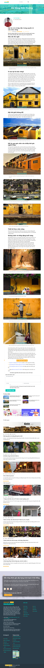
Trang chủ (7, 9)
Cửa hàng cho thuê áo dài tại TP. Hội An (18, 364)
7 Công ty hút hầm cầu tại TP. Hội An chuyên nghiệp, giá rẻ (16, 498)
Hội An (34, 606)
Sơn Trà (25, 611)
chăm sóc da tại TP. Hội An (17, 369)
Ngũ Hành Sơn (26, 614)
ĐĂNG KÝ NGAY (8, 594)
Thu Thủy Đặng (16, 18)
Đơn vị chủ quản (7, 640)
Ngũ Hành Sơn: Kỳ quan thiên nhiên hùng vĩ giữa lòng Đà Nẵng (14, 405)
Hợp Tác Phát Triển (7, 648)
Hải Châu (25, 606)
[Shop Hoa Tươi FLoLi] (12, 412)
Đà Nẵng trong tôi (13, 9)
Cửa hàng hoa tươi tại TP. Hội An (16, 366)
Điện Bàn (34, 609)
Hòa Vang (25, 616)
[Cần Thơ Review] (14, 654)
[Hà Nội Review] (17, 651)
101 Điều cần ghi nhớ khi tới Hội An (11, 455)
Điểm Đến (25, 602)
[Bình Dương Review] (17, 653)
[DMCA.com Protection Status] (8, 665)
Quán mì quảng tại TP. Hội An (16, 362)
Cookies (14, 639)
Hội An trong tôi (19, 9)
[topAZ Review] (14, 655)
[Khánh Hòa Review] (17, 655)
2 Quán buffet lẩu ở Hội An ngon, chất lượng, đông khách (15, 540)
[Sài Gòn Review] (14, 651)
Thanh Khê (26, 612)
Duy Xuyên (35, 611)
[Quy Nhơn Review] (14, 653)
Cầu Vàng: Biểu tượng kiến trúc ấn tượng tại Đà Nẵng (34, 400)
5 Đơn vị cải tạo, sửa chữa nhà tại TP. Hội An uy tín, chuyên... (16, 519)
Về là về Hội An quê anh (8, 475)
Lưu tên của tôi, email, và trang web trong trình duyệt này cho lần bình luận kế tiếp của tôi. (22, 387)
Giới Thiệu (6, 638)
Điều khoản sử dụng (16, 638)
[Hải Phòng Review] (14, 657)
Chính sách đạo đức (16, 646)
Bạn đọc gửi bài (16, 648)
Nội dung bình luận (9, 374)
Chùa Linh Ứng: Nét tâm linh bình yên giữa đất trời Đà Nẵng (15, 400)
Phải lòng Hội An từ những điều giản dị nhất (12, 436)
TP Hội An (10, 31)
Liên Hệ (5, 642)
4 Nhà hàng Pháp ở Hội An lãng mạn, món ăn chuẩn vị (15, 561)
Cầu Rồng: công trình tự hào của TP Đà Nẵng (34, 396)
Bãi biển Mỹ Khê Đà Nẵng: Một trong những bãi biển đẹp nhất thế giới (15, 396)
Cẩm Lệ (25, 609)
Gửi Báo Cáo (6, 643)
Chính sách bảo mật (16, 636)
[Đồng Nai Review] (17, 654)
